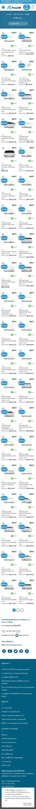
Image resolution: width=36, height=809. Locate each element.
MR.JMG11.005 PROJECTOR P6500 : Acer (8, 138)
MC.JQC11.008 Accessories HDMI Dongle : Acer (25, 80)
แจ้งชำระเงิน (6, 765)
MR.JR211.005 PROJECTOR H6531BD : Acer (9, 340)
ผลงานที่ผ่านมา (7, 746)
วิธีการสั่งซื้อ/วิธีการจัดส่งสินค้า (12, 758)
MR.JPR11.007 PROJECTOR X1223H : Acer (26, 253)
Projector (18, 14)
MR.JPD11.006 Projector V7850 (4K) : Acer (9, 195)
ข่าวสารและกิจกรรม (9, 742)
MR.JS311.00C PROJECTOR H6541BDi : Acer (9, 542)
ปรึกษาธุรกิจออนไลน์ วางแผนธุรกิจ (14, 719)
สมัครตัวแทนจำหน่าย (9, 738)
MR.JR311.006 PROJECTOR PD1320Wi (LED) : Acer (26, 340)
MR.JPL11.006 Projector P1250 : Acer (9, 252)
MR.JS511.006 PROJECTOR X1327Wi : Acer (26, 542)
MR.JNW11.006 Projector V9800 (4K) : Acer (9, 167)
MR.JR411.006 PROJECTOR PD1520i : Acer (9, 369)
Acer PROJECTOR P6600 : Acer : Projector (26, 51)
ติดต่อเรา (5, 735)
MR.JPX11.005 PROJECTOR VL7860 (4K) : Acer (8, 282)
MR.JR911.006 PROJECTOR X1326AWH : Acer (7, 427)
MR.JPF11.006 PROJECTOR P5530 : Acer (25, 195)
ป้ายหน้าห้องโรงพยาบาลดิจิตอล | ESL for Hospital (16, 682)
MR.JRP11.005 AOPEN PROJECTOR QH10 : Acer (9, 484)
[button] (3, 7)
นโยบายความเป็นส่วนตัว (12, 796)
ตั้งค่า (6, 800)
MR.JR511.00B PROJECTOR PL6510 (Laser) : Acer (25, 369)
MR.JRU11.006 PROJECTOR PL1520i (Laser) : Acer (25, 484)
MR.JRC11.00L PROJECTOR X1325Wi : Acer (9, 456)
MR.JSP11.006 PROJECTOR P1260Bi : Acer (26, 599)
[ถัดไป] (22, 610)
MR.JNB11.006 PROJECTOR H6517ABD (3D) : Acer (26, 138)
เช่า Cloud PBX (7, 708)
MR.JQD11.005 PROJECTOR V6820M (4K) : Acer (26, 282)
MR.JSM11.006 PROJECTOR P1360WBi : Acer (9, 599)
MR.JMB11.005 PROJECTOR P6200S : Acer (26, 109)
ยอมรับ (27, 804)
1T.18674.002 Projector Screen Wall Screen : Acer (9, 52)
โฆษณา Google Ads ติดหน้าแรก (13, 715)
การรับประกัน (6, 761)
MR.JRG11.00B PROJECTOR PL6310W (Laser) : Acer (26, 456)
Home (9, 14)
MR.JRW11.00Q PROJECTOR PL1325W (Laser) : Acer (9, 513)
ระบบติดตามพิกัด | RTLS (10, 677)
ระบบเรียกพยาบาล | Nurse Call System (15, 673)
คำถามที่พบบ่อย (7, 754)
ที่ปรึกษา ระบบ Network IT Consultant (15, 723)
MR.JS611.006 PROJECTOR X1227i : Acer (8, 570)
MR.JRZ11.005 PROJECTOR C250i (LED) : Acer (25, 513)
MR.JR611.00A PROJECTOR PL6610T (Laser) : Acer (8, 398)
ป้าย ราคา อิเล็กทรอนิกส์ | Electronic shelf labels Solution (18, 688)
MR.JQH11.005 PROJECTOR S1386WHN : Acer (7, 312)
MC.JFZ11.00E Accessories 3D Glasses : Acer (9, 80)
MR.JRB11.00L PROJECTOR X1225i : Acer (25, 427)
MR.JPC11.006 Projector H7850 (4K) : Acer (26, 167)
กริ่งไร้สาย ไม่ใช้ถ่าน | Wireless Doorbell (15, 669)
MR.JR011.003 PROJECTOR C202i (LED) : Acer (25, 312)
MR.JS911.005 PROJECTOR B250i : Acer (25, 570)
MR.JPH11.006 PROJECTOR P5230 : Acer (8, 224)
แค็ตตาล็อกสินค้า (8, 750)
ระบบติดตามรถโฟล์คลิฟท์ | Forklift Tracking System (17, 695)
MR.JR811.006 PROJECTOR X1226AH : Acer (26, 398)
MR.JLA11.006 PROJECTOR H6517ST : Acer (9, 109)
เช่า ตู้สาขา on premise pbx (11, 711)
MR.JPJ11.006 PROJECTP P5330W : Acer (25, 224)
